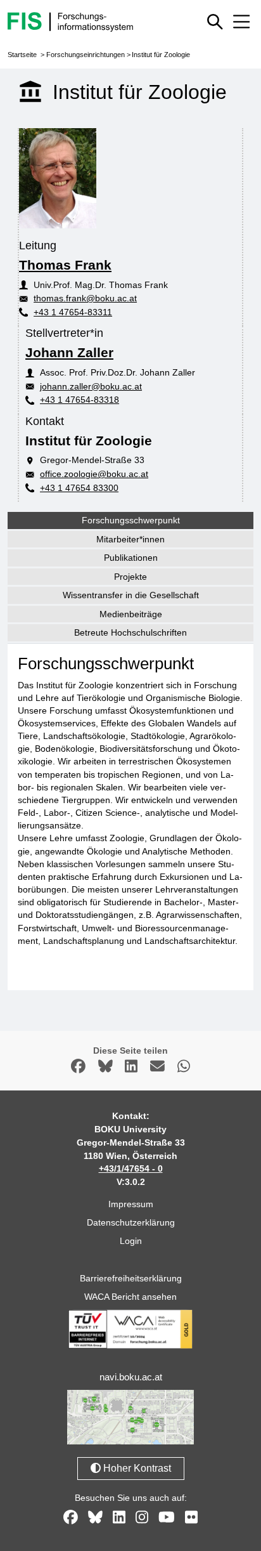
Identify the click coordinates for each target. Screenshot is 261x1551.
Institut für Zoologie (161, 54)
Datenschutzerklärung (131, 1222)
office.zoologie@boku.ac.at (94, 474)
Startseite (22, 54)
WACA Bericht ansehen (130, 1297)
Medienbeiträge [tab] (130, 614)
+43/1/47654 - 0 (131, 1168)
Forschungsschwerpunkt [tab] (131, 520)
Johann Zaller (69, 352)
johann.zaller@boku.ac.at (91, 386)
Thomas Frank (65, 265)
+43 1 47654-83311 (73, 312)
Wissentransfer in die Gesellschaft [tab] (131, 595)
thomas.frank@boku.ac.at (85, 298)
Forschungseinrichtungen (85, 54)
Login (131, 1241)
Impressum (130, 1204)
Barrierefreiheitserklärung (131, 1278)
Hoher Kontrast (136, 1468)
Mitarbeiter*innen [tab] (130, 539)
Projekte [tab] (130, 577)
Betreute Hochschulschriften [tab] (130, 632)
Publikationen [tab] (131, 558)
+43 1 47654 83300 (79, 488)
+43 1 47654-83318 (79, 400)
